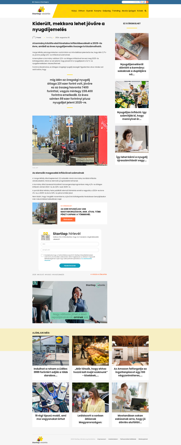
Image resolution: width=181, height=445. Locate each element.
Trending (116, 10)
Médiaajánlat (143, 439)
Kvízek (140, 10)
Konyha (97, 10)
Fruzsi (38, 37)
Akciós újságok (129, 10)
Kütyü (74, 10)
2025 (34, 275)
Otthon (81, 10)
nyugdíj (48, 275)
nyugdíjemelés (58, 275)
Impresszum (102, 439)
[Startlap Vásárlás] (42, 11)
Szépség (107, 10)
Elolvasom (68, 219)
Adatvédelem (113, 439)
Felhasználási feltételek (128, 439)
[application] (69, 302)
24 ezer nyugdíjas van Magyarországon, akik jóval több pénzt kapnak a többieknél (81, 212)
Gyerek (89, 10)
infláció (40, 275)
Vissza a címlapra (99, 274)
